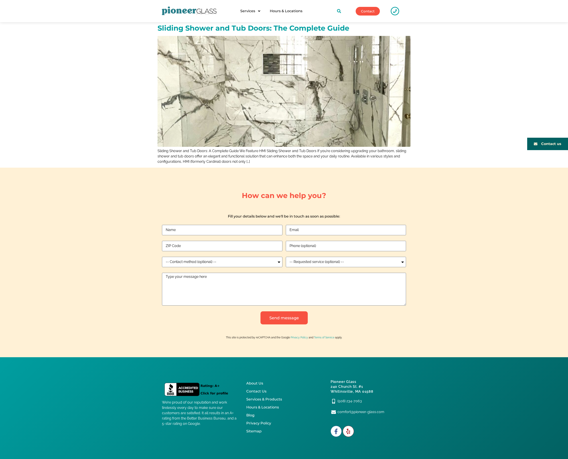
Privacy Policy (299, 337)
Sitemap (254, 431)
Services (247, 11)
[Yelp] (348, 431)
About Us (254, 383)
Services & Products (264, 399)
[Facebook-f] (336, 431)
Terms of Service (324, 337)
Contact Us (256, 391)
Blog (250, 415)
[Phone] (395, 11)
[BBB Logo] (199, 389)
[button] (339, 11)
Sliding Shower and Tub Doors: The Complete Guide (253, 28)
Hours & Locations (286, 11)
